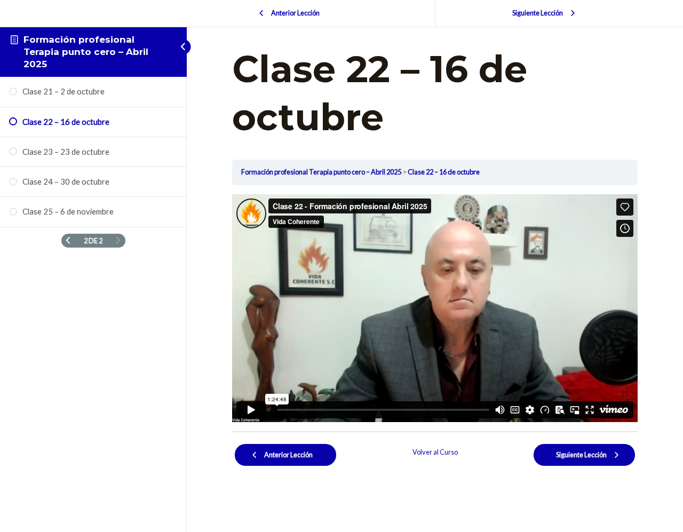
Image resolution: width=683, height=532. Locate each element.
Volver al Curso (435, 452)
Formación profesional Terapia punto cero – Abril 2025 (85, 51)
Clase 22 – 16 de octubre (444, 172)
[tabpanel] (435, 308)
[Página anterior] (68, 240)
